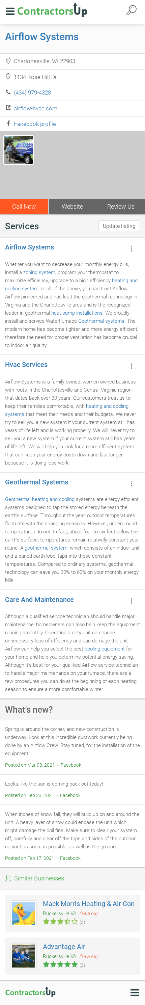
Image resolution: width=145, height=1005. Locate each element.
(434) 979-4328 (32, 92)
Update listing (119, 226)
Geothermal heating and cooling (40, 499)
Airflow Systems (42, 37)
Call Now (24, 206)
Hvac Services (26, 365)
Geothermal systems (101, 321)
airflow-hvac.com (35, 108)
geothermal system (46, 548)
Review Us (121, 206)
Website (72, 206)
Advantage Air (64, 947)
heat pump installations (77, 313)
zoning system (39, 272)
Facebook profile (35, 124)
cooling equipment (105, 649)
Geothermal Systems (36, 482)
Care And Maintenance (39, 600)
